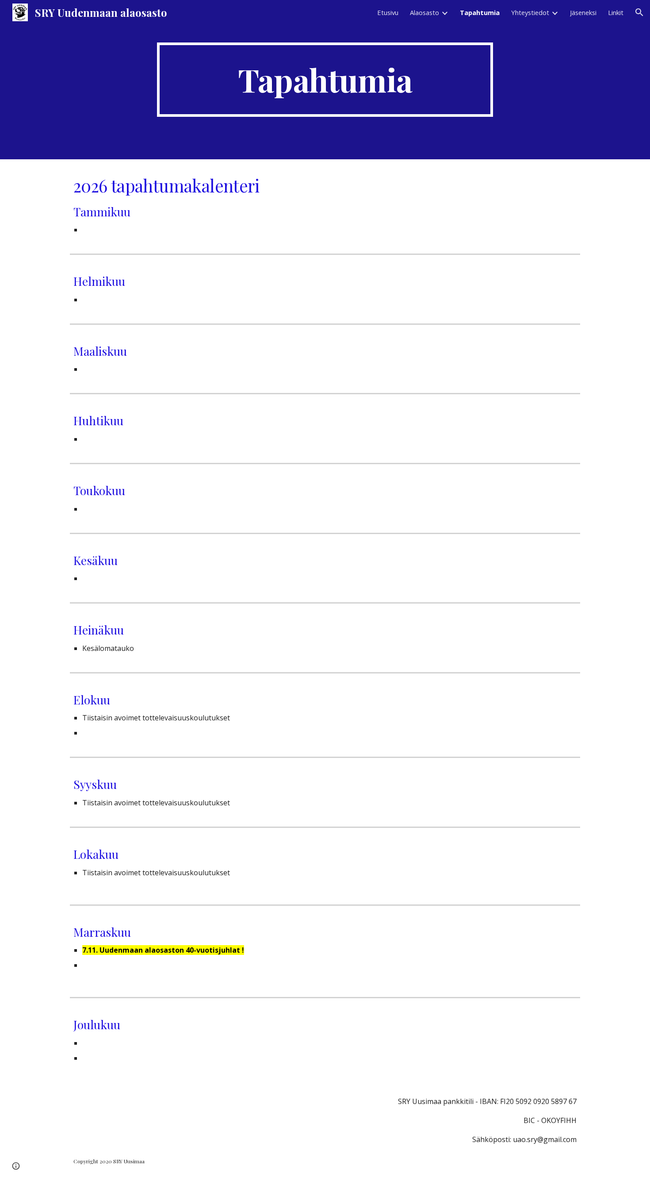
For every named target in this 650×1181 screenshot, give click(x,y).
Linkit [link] (615, 12)
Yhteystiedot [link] (530, 12)
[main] (325, 79)
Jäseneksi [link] (583, 12)
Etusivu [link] (387, 12)
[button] (639, 12)
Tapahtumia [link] (480, 12)
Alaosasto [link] (424, 12)
